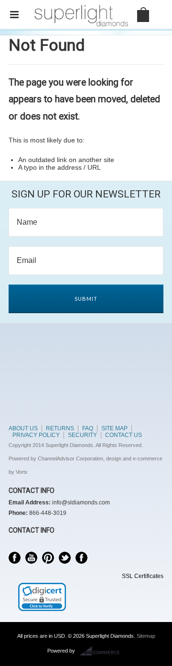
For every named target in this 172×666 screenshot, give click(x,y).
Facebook (15, 558)
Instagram (81, 558)
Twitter (65, 558)
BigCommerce (102, 651)
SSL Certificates (142, 576)
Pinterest (48, 558)
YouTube (31, 558)
